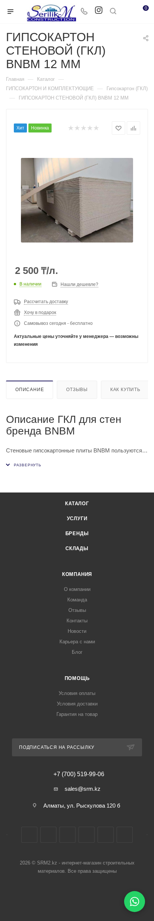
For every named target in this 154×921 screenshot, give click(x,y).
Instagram (48, 835)
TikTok (125, 835)
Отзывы (77, 389)
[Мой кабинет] (127, 12)
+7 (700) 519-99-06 (78, 774)
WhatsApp (106, 835)
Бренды (77, 533)
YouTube (86, 835)
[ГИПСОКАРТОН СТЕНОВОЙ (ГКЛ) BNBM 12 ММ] (77, 200)
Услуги (77, 518)
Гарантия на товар (77, 714)
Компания (77, 574)
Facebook (29, 835)
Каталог (77, 503)
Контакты (77, 620)
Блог (77, 652)
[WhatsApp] (134, 901)
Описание (29, 389)
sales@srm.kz (83, 789)
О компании (77, 589)
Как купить (125, 389)
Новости (77, 631)
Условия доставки (77, 704)
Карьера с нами (77, 641)
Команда (77, 600)
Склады (77, 548)
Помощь (77, 678)
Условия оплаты (77, 693)
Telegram (67, 835)
